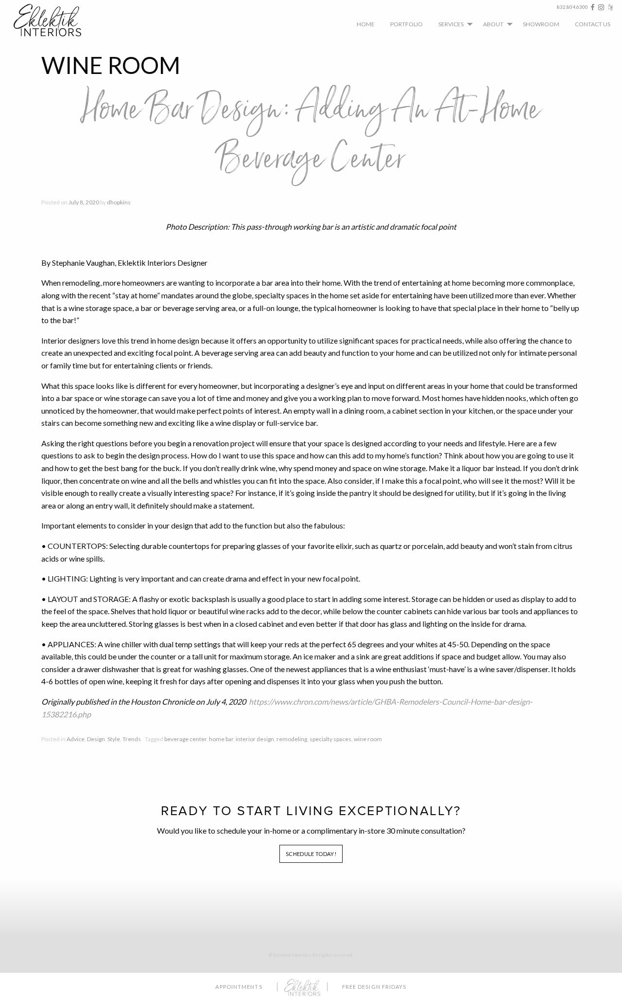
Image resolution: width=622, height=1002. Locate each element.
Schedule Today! (311, 854)
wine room (368, 739)
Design (96, 739)
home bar (221, 739)
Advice (76, 739)
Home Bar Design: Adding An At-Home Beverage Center (311, 134)
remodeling (291, 739)
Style (113, 739)
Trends (131, 739)
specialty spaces (330, 739)
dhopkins (119, 202)
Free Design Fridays (374, 987)
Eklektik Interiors (55, 20)
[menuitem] (365, 24)
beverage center (185, 739)
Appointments (238, 987)
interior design (255, 739)
